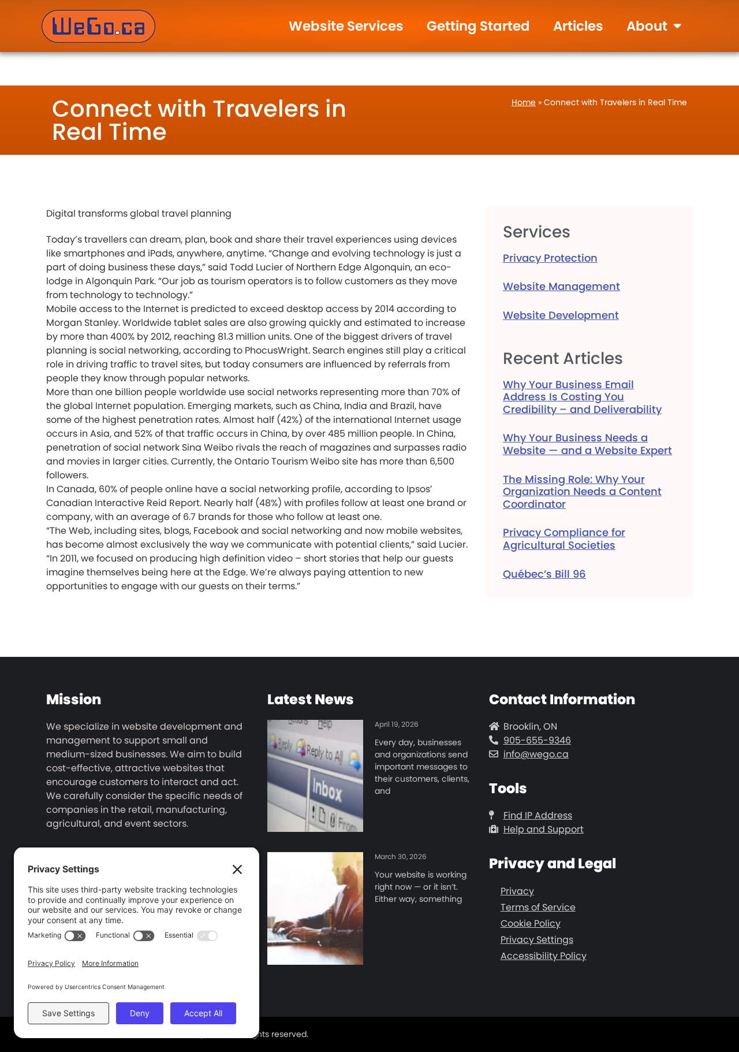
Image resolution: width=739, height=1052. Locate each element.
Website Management (561, 286)
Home (524, 102)
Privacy (517, 891)
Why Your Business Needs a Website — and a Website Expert (587, 444)
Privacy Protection (550, 258)
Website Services (346, 26)
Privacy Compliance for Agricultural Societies (564, 538)
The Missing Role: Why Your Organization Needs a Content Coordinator (582, 491)
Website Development (561, 315)
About (646, 26)
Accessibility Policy (544, 955)
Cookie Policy (531, 923)
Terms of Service (538, 907)
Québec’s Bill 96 (544, 574)
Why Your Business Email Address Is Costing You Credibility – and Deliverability (582, 397)
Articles (578, 26)
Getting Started (478, 26)
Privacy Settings (537, 939)
